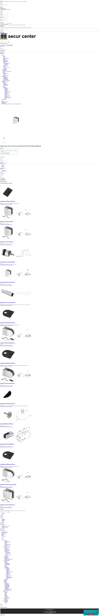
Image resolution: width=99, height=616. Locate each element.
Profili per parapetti (7, 95)
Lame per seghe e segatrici (6, 80)
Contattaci (3, 520)
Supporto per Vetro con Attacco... (7, 221)
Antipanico (4, 68)
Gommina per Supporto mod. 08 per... (7, 363)
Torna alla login (2, 26)
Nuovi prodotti (3, 519)
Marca (1, 179)
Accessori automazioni (6, 75)
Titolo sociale (2, 10)
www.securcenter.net (49, 612)
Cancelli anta (6, 562)
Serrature (3, 55)
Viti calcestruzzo (7, 597)
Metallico (6, 596)
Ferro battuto (6, 579)
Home (2, 537)
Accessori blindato (7, 63)
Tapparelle (6, 545)
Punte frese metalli (7, 585)
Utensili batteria (5, 77)
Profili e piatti (6, 89)
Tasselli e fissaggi (5, 591)
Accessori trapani (5, 78)
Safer (5, 593)
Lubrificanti (6, 601)
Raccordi (6, 93)
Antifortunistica (7, 589)
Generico (6, 581)
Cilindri (4, 66)
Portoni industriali (5, 85)
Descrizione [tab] (3, 170)
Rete (5, 98)
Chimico (6, 595)
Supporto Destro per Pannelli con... (7, 443)
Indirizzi (3, 534)
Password (1, 20)
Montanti (6, 90)
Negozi (3, 521)
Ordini (2, 533)
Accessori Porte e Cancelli (5, 81)
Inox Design (3, 179)
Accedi (1, 7)
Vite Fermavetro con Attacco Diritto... (7, 261)
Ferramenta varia (5, 598)
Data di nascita (2, 22)
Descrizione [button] (1, 172)
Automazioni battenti (6, 73)
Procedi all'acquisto (2, 53)
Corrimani (7, 570)
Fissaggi (3, 99)
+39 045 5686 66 (2, 1)
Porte (4, 86)
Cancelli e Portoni (7, 559)
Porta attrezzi (6, 588)
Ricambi (4, 72)
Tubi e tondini (6, 88)
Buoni (2, 535)
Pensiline (6, 96)
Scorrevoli (6, 542)
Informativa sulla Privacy (5, 527)
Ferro (4, 57)
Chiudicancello (7, 567)
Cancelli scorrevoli (5, 84)
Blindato (4, 62)
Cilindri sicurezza (7, 67)
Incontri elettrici (5, 69)
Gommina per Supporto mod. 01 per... (7, 201)
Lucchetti (6, 555)
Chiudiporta (4, 87)
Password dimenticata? (3, 8)
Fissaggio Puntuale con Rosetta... (6, 423)
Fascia (4, 56)
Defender (6, 64)
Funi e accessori (7, 94)
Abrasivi (6, 582)
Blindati (4, 70)
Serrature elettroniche (6, 58)
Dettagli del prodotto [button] (2, 178)
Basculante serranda (5, 60)
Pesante (6, 594)
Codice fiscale (2, 17)
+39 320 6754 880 (7, 1)
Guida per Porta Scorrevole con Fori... (8, 302)
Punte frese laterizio (5, 79)
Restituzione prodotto (4, 532)
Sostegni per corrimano (8, 91)
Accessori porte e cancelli (6, 560)
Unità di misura (7, 587)
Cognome (1, 14)
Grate (5, 565)
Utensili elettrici (4, 76)
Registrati (2, 25)
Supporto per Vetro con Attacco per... (7, 282)
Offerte (3, 518)
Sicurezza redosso (5, 61)
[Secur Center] (18, 39)
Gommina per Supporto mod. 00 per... (7, 322)
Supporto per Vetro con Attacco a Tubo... (8, 484)
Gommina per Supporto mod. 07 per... (7, 403)
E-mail (1, 3)
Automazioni (5, 540)
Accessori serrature (7, 552)
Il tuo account (2, 528)
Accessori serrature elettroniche (7, 71)
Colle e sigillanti (5, 600)
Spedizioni (3, 526)
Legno (4, 59)
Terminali (6, 92)
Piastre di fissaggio (7, 97)
